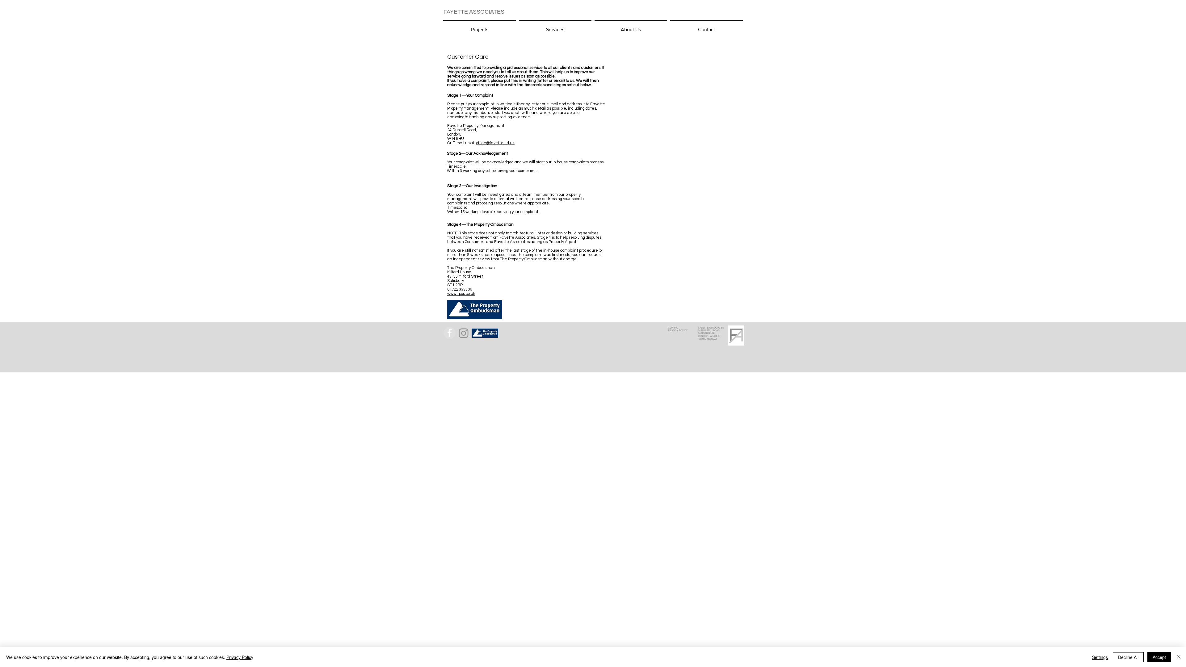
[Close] (1178, 657)
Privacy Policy (239, 657)
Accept (1159, 657)
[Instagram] (463, 333)
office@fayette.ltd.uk (495, 143)
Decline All (1128, 657)
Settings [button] (1100, 657)
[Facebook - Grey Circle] (450, 333)
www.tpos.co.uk (461, 294)
